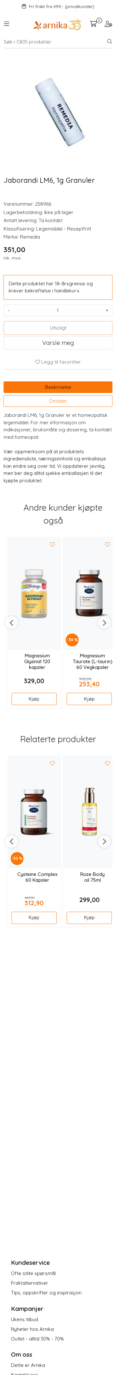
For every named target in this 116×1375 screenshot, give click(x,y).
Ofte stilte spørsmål (33, 1273)
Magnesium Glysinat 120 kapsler (37, 661)
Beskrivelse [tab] (58, 387)
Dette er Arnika (28, 1365)
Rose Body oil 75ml (92, 877)
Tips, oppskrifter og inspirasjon (46, 1293)
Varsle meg (58, 343)
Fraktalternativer (29, 1283)
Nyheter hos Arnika (32, 1329)
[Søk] (109, 41)
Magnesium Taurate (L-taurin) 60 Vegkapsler (92, 661)
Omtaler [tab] (58, 401)
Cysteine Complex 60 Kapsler (37, 877)
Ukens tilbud (24, 1319)
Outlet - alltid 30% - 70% (37, 1339)
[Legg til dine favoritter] (52, 544)
